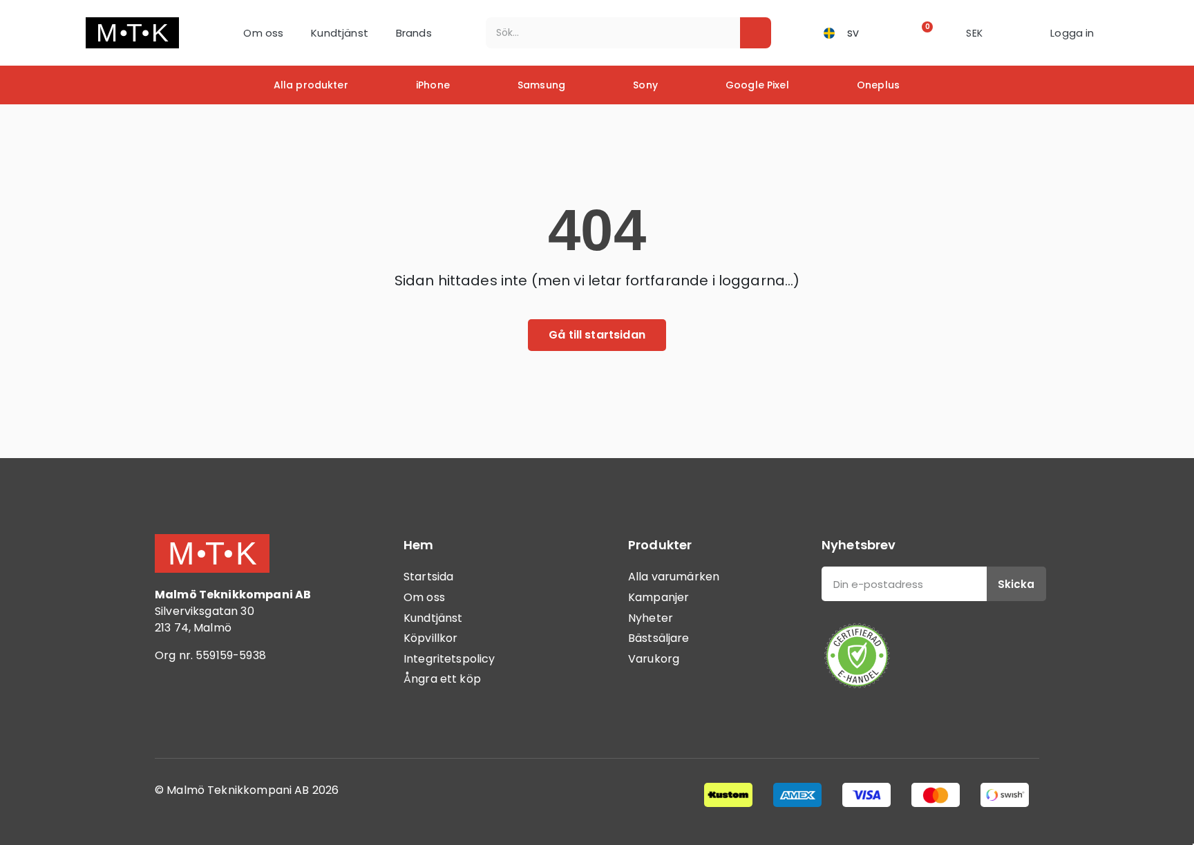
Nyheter (650, 618)
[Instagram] (210, 712)
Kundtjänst (339, 33)
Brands (414, 33)
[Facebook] (172, 712)
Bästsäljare (659, 638)
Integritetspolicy (449, 659)
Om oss (263, 33)
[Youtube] (248, 712)
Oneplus (878, 85)
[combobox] (603, 32)
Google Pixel (757, 85)
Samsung (541, 85)
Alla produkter (311, 85)
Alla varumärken (673, 577)
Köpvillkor (431, 638)
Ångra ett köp (442, 679)
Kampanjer (658, 597)
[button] (923, 33)
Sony (645, 85)
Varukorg (653, 659)
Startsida (428, 577)
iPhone (433, 85)
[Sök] (755, 32)
